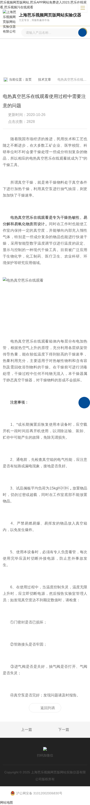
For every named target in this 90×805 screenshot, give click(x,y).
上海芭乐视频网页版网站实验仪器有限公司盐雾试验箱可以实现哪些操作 (16, 730)
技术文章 (44, 79)
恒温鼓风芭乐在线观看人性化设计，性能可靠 (74, 730)
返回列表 (47, 708)
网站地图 (6, 802)
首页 (28, 79)
